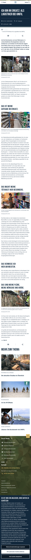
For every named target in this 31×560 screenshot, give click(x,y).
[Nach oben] (28, 436)
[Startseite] (2, 29)
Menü (4, 2)
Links (3, 462)
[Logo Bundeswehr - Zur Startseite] (15, 2)
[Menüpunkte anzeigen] (6, 29)
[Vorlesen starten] (8, 36)
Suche (26, 2)
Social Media (5, 438)
